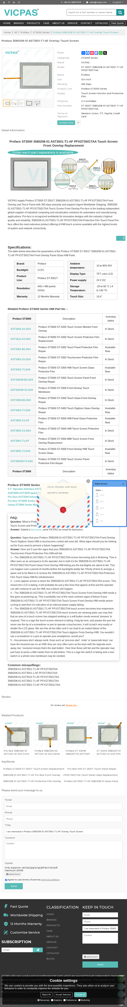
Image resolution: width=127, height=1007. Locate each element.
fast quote (36, 529)
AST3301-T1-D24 (20, 369)
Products (33, 23)
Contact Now (66, 122)
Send (14, 886)
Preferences (71, 1000)
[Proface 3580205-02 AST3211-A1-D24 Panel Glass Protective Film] (48, 734)
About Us (58, 23)
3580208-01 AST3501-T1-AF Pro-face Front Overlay (31, 775)
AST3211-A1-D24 (21, 339)
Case (46, 23)
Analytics (58, 1000)
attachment (14, 874)
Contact (86, 23)
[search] (120, 12)
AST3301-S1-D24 (21, 359)
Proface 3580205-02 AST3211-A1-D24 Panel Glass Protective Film (47, 752)
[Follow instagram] (18, 2)
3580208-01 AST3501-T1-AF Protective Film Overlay (32, 781)
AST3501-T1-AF (20, 441)
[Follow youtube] (4, 2)
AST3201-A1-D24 (21, 329)
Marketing (85, 1000)
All (15, 32)
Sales (98, 490)
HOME (7, 23)
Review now (71, 705)
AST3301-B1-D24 (21, 349)
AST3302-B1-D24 (21, 400)
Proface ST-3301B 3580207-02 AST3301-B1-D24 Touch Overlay (78, 752)
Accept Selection (63, 994)
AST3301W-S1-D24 (22, 390)
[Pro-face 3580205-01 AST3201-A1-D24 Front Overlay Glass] (17, 734)
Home (7, 32)
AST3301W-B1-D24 (22, 379)
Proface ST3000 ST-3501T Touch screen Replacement (33, 768)
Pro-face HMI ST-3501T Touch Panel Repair (91, 768)
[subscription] (38, 950)
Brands (19, 23)
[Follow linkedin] (13, 2)
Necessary (45, 1000)
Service (73, 23)
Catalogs (101, 23)
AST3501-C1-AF (20, 420)
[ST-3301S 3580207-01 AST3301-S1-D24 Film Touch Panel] (110, 734)
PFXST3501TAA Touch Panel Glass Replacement (90, 775)
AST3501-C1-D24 (21, 430)
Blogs (50, 958)
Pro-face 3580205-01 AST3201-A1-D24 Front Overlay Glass (16, 752)
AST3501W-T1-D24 (22, 461)
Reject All (46, 994)
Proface (25, 32)
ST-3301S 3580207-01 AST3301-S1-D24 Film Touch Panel (109, 752)
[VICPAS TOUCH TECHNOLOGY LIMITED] (22, 12)
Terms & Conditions (50, 880)
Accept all (80, 994)
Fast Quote (117, 23)
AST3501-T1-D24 (20, 451)
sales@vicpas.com (98, 2)
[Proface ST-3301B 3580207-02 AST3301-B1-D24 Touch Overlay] (79, 734)
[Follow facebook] (9, 2)
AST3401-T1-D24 (20, 410)
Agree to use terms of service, (33, 879)
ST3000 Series (41, 32)
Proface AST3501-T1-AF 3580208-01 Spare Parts (91, 781)
